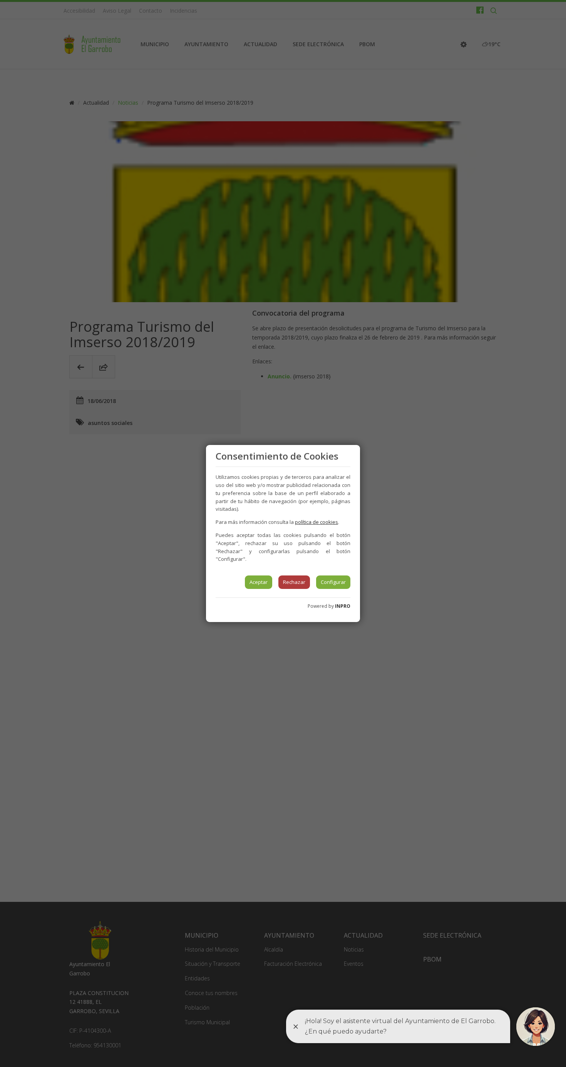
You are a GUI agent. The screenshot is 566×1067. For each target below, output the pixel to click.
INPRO (342, 606)
